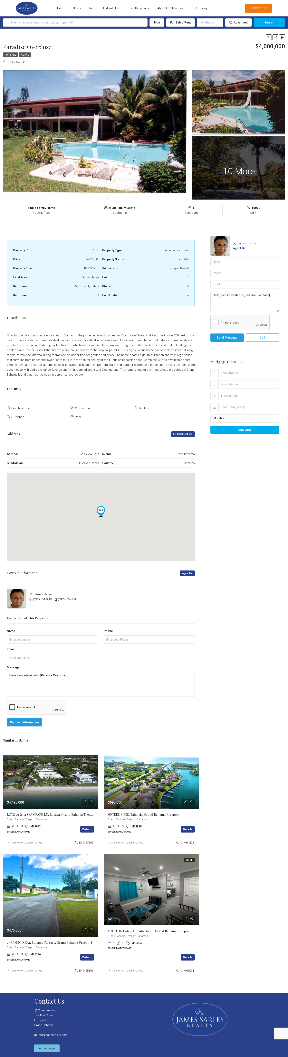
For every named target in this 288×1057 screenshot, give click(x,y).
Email (10, 649)
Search (269, 22)
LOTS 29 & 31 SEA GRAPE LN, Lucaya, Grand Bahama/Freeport (52, 814)
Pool (78, 417)
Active (25, 54)
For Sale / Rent (180, 22)
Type (157, 22)
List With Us (111, 8)
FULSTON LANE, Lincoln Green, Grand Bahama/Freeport (149, 931)
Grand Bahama (136, 8)
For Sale (10, 54)
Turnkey (144, 408)
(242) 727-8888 (67, 599)
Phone (108, 631)
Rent (92, 8)
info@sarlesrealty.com (53, 1035)
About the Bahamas (170, 8)
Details (87, 829)
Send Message (227, 337)
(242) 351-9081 (42, 599)
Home (61, 8)
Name (11, 631)
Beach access (21, 408)
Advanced (240, 22)
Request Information (24, 722)
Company (201, 8)
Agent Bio (187, 573)
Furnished (17, 417)
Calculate (245, 430)
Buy (75, 8)
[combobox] (210, 22)
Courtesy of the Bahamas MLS (27, 842)
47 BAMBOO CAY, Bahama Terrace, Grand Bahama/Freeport (49, 942)
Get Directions (185, 434)
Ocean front (83, 408)
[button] (101, 511)
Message (13, 667)
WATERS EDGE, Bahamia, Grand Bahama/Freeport (143, 814)
